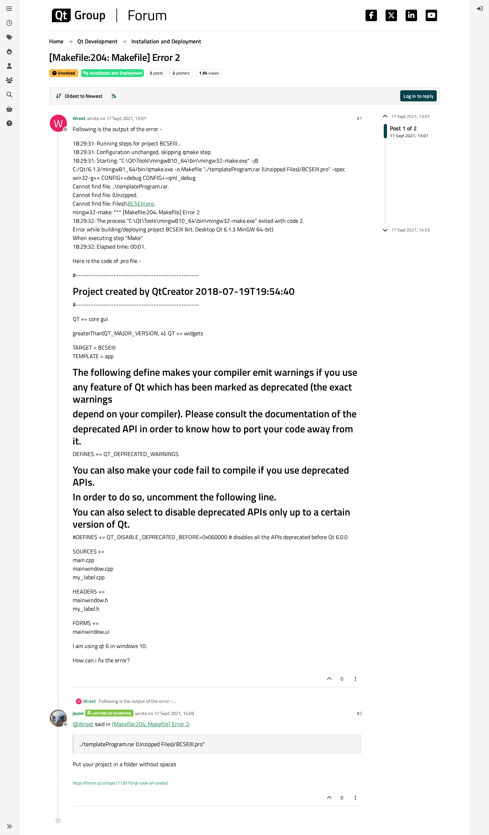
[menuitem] (479, 8)
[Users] (9, 66)
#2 (359, 713)
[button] (9, 826)
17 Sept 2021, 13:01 (126, 118)
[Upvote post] (329, 678)
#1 (359, 118)
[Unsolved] (9, 123)
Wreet (79, 118)
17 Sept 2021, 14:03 (174, 713)
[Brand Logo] (109, 15)
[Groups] (9, 80)
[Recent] (9, 23)
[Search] (9, 94)
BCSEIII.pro (140, 203)
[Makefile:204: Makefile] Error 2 (150, 724)
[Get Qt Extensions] (9, 109)
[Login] (479, 8)
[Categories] (9, 8)
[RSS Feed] (113, 95)
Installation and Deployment (115, 72)
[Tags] (9, 37)
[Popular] (9, 51)
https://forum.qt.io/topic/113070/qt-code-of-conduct (120, 782)
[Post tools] (355, 678)
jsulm (78, 713)
